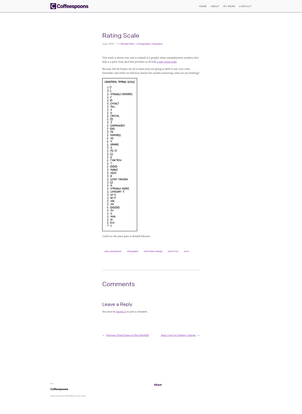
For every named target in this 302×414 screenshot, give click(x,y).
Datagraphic (144, 43)
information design (153, 251)
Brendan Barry (128, 43)
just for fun (173, 251)
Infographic (157, 43)
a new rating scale (167, 61)
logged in (121, 311)
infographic (132, 251)
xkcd (186, 251)
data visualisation (113, 251)
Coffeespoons (59, 389)
